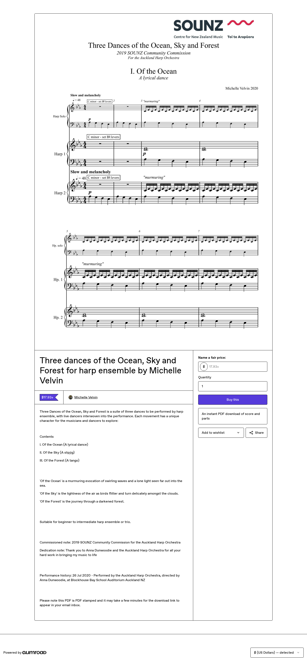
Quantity (204, 377)
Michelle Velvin (86, 397)
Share (259, 433)
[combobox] (221, 433)
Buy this (233, 400)
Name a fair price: (212, 358)
